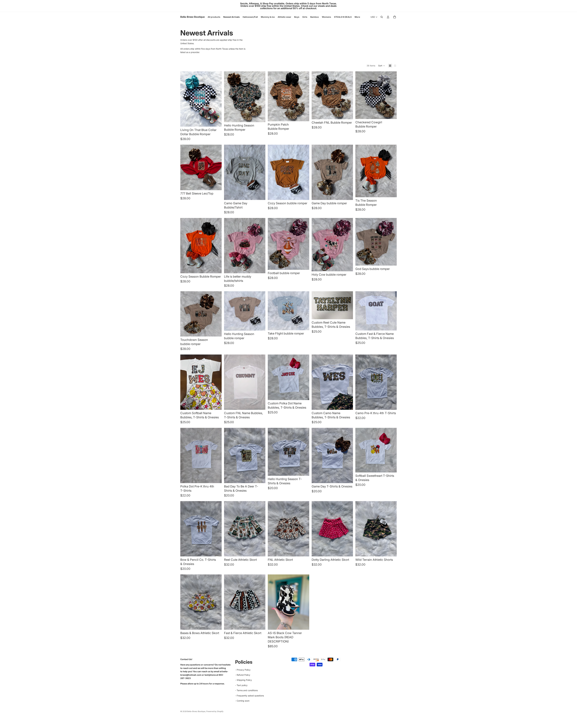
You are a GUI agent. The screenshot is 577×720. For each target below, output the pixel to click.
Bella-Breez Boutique (196, 711)
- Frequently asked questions (249, 695)
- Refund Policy (242, 674)
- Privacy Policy (242, 669)
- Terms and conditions (246, 690)
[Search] (381, 17)
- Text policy (241, 685)
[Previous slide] (228, 382)
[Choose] (217, 122)
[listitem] (357, 17)
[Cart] (394, 17)
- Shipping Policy (243, 680)
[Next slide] (260, 382)
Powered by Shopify (214, 711)
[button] (381, 65)
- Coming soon (242, 700)
